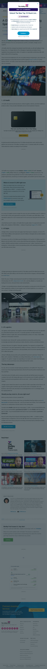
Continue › (23, 33)
